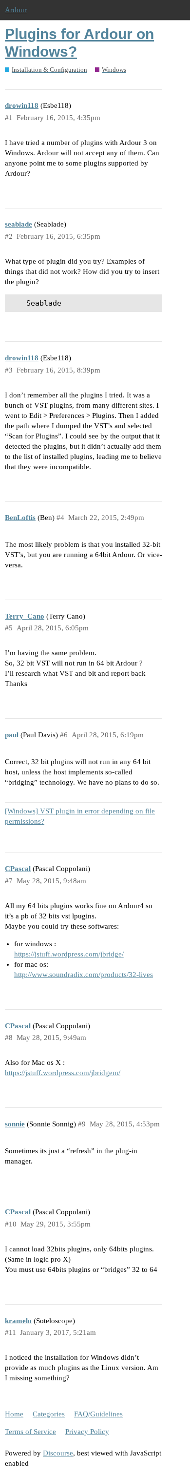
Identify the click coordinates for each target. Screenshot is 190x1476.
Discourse (58, 1453)
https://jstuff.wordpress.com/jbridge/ (69, 954)
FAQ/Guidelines (98, 1414)
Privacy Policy (87, 1431)
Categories (49, 1414)
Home (14, 1414)
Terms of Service (30, 1431)
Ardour (16, 10)
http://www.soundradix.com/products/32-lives (83, 974)
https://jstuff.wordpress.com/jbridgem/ (62, 1073)
